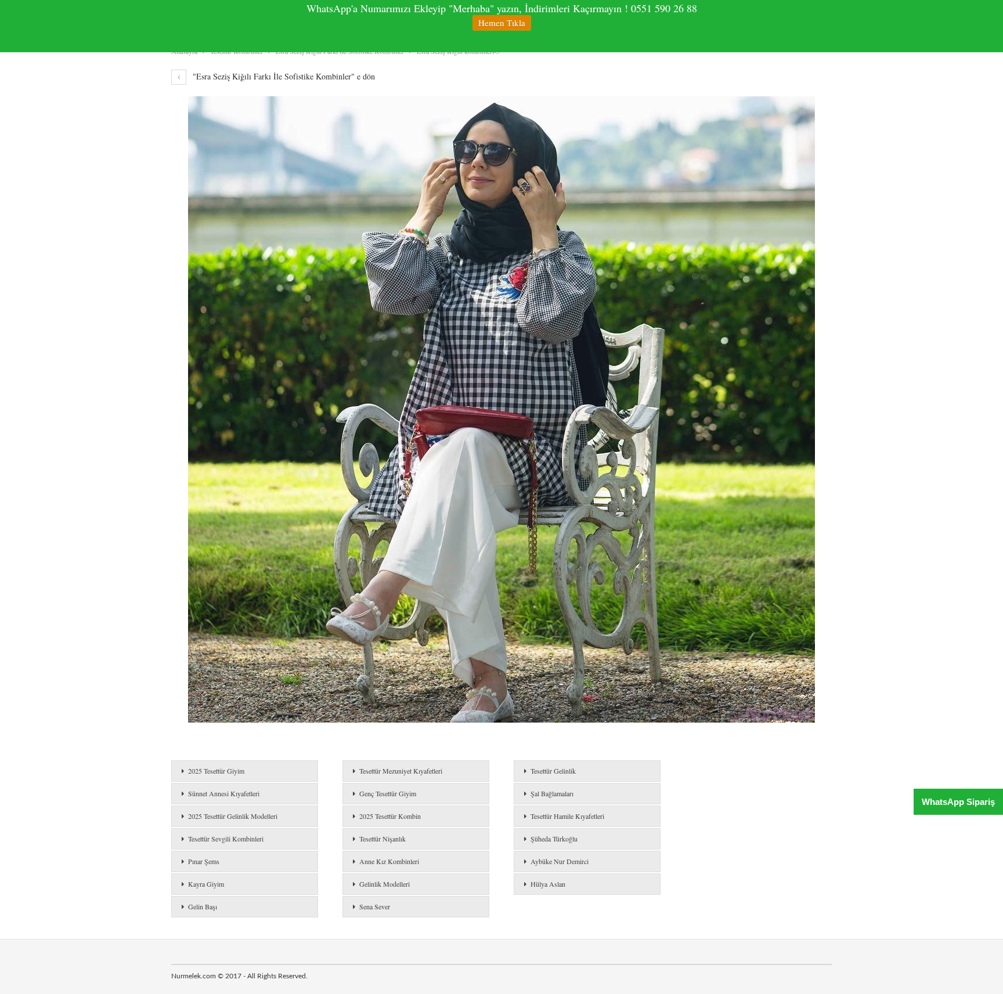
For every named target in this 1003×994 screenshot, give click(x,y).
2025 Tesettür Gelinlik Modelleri (232, 816)
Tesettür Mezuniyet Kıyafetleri (400, 770)
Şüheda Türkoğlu (554, 838)
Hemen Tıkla (501, 22)
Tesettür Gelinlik (553, 770)
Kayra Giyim (206, 883)
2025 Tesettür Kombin (390, 816)
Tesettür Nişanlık (382, 838)
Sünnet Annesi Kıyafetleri (223, 793)
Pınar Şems (203, 861)
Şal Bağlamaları (552, 793)
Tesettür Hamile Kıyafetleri (567, 816)
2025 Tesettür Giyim (216, 770)
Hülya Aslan (548, 883)
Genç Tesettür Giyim (387, 793)
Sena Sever (374, 906)
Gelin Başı (202, 906)
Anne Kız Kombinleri (389, 861)
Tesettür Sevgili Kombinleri (226, 838)
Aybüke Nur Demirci (560, 861)
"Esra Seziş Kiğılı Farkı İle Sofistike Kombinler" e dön (282, 76)
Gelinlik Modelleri (384, 883)
